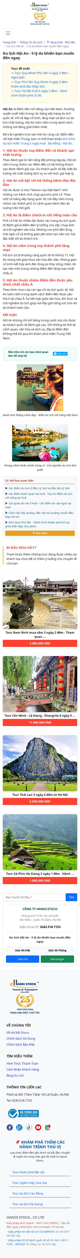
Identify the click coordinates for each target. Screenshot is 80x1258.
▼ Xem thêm (40, 533)
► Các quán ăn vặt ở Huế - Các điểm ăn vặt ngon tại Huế (38, 505)
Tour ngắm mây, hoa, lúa (29, 1183)
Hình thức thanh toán (22, 1063)
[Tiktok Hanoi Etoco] (28, 1127)
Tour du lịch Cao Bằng (27, 1193)
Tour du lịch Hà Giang (27, 1204)
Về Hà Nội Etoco (18, 1032)
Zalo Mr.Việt (22, 950)
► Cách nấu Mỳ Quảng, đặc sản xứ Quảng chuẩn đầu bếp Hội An (39, 515)
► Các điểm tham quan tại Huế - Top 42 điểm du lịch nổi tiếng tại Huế (39, 495)
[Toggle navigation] (8, 33)
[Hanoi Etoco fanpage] (10, 1127)
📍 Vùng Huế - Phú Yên (60, 42)
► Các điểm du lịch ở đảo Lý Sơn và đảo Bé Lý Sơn (37, 488)
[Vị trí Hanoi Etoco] (47, 1127)
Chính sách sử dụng (21, 1038)
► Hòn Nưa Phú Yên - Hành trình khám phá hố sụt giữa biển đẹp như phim (37, 524)
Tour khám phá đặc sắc (28, 1172)
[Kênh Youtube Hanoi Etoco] (38, 1127)
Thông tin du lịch (31, 42)
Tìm (71, 897)
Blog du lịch (15, 1075)
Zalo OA (23, 959)
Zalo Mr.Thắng (57, 950)
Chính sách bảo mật (21, 1044)
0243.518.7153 (50, 927)
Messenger (57, 959)
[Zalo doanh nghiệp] (19, 1127)
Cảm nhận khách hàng (23, 1069)
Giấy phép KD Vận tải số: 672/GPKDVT (31, 1231)
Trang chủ (9, 42)
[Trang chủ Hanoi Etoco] (40, 14)
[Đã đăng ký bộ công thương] (23, 1113)
